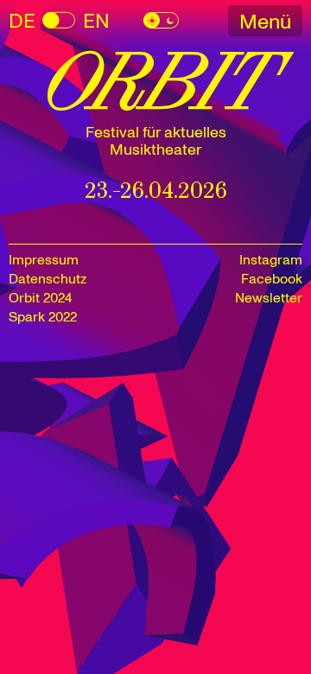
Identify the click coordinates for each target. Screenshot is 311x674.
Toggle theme (161, 20)
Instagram (270, 260)
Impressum (44, 260)
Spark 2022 (43, 317)
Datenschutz (47, 279)
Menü (265, 22)
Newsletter (268, 298)
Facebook (271, 279)
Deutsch (22, 21)
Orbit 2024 (40, 298)
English (58, 21)
